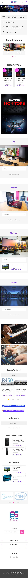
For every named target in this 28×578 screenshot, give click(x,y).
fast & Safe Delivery (15, 17)
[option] (8, 49)
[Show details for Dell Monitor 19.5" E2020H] (5, 267)
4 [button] (12, 399)
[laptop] (14, 201)
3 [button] (10, 502)
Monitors (20, 53)
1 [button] (12, 56)
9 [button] (18, 399)
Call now (10, 22)
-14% (5, 70)
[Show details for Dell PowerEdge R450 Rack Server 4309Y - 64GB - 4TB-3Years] (7, 383)
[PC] (14, 155)
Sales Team (11, 32)
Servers (14, 283)
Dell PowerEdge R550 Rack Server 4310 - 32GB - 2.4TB (20, 391)
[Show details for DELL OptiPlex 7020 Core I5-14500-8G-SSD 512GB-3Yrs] (7, 451)
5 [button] (13, 399)
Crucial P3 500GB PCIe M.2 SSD (18, 476)
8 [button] (17, 399)
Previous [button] (2, 50)
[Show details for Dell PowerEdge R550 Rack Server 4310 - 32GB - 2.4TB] (20, 383)
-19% (17, 70)
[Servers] (14, 296)
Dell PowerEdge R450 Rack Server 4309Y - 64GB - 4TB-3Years (7, 391)
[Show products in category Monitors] (19, 47)
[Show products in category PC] (8, 47)
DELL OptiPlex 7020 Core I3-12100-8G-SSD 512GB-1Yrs (18, 441)
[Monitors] (14, 246)
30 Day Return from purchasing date (14, 27)
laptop (14, 188)
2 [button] (9, 502)
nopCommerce (17, 572)
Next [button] (25, 50)
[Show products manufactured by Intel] (21, 496)
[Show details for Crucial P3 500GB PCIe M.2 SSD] (7, 478)
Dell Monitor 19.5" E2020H (17, 265)
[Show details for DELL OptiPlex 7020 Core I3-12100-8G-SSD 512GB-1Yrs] (7, 442)
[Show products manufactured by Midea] (7, 496)
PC (8, 53)
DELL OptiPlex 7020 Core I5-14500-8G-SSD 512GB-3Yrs (18, 451)
